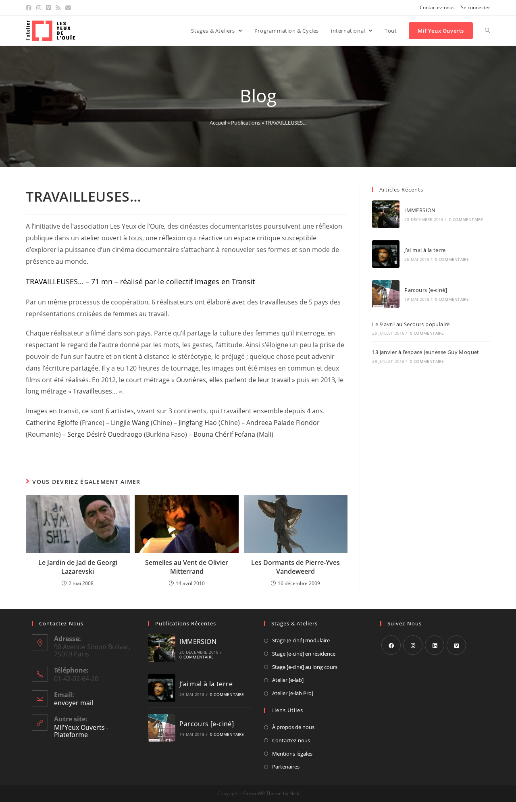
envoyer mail (73, 702)
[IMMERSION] (385, 214)
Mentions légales (292, 753)
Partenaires (286, 766)
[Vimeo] (456, 645)
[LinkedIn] (434, 645)
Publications (245, 122)
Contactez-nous (437, 7)
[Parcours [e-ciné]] (385, 294)
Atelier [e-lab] (288, 679)
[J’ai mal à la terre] (385, 254)
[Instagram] (412, 645)
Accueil (218, 122)
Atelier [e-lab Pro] (292, 693)
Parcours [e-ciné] (425, 290)
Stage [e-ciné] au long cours (304, 667)
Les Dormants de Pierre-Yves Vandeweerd (295, 567)
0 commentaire (466, 219)
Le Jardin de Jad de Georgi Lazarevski (77, 567)
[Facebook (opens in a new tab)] (30, 8)
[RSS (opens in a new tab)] (58, 8)
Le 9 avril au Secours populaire (410, 324)
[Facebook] (391, 645)
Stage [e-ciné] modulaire (301, 640)
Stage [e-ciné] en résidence (303, 653)
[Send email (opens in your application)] (68, 8)
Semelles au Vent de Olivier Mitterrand (186, 567)
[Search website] (487, 31)
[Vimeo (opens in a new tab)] (48, 8)
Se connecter (475, 7)
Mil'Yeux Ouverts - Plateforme (81, 731)
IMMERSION (420, 210)
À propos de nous (293, 727)
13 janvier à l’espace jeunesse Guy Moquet (425, 352)
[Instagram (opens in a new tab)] (39, 8)
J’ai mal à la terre (425, 250)
